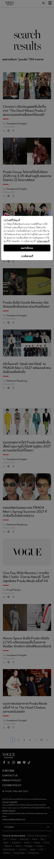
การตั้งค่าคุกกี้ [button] (27, 256)
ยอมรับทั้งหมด (27, 248)
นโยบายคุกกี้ (43, 241)
